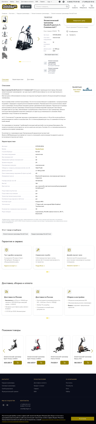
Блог (17, 1)
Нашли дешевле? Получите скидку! (77, 27)
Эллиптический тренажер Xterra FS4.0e (59, 358)
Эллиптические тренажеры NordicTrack (64, 13)
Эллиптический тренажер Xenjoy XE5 (83, 358)
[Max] (63, 1)
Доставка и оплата (27, 1)
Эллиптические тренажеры (40, 13)
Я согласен (82, 418)
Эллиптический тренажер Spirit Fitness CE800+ (12, 358)
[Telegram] (59, 1)
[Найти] (67, 6)
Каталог (27, 6)
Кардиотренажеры (23, 13)
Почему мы (69, 386)
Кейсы (12, 1)
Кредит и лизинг (39, 386)
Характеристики (17, 79)
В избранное (73, 31)
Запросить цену (79, 20)
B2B (37, 1)
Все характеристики (51, 54)
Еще (49, 1)
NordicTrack (48, 17)
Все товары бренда (77, 90)
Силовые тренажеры (8, 386)
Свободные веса (7, 388)
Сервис (42, 1)
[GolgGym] (9, 6)
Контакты (5, 1)
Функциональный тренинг (10, 391)
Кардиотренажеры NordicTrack (41, 234)
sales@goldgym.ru (25, 408)
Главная (4, 13)
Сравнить (72, 35)
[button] (38, 39)
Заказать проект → (73, 265)
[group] (25, 37)
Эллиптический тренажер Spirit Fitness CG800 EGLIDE (36, 358)
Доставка (30, 79)
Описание (5, 79)
